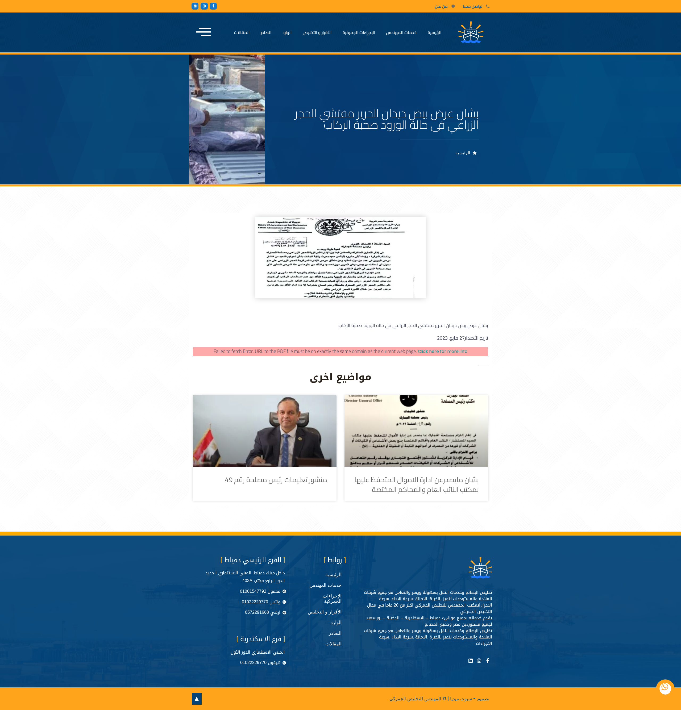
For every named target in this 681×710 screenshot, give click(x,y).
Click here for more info (442, 351)
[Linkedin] (195, 6)
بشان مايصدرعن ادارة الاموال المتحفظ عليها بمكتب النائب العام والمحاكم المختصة (416, 484)
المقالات (242, 32)
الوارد (287, 32)
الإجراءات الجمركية (359, 32)
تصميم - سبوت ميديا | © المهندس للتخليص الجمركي (439, 698)
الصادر (266, 32)
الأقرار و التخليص (317, 32)
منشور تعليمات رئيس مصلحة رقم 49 (276, 479)
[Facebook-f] (213, 6)
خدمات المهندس (401, 32)
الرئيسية (434, 32)
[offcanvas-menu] (203, 32)
